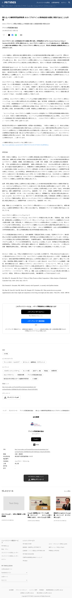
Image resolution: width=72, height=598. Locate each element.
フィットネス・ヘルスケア (12, 362)
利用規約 (41, 590)
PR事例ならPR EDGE (54, 550)
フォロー (36, 439)
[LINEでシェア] (15, 35)
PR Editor (25, 560)
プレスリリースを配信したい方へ (10, 556)
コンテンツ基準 (33, 590)
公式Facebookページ (7, 569)
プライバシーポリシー (21, 590)
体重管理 (54, 370)
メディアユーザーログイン (36, 312)
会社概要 (11, 590)
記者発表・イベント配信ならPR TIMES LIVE (34, 550)
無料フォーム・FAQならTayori (56, 547)
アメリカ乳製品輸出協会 (35, 375)
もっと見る (67, 491)
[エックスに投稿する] (9, 35)
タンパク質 (26, 370)
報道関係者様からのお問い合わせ (54, 590)
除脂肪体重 (21, 375)
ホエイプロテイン (9, 375)
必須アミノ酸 (37, 370)
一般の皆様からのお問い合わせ (44, 593)
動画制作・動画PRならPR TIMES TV (32, 547)
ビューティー (39, 6)
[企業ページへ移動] (36, 425)
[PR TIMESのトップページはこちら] (10, 2)
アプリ (24, 6)
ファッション (49, 6)
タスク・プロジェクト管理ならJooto (58, 544)
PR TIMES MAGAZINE (28, 554)
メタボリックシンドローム (12, 370)
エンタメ (31, 6)
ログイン (63, 2)
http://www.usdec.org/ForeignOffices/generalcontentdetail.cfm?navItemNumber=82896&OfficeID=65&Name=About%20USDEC (20, 388)
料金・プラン (5, 549)
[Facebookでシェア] (12, 35)
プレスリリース (13, 410)
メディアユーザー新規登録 (36, 321)
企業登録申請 (55, 2)
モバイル (18, 6)
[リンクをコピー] (21, 35)
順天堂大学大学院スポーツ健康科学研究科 (16, 378)
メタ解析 (34, 378)
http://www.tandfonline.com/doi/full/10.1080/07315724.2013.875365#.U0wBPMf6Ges (25, 145)
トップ (4, 410)
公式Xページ (5, 576)
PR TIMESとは (5, 546)
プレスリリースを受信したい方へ (10, 552)
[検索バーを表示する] (69, 2)
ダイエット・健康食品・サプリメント (34, 362)
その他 (6, 353)
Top (3, 6)
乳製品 (46, 370)
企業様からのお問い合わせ (27, 593)
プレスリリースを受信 (43, 2)
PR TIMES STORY (27, 544)
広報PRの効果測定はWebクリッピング (32, 557)
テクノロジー (10, 6)
